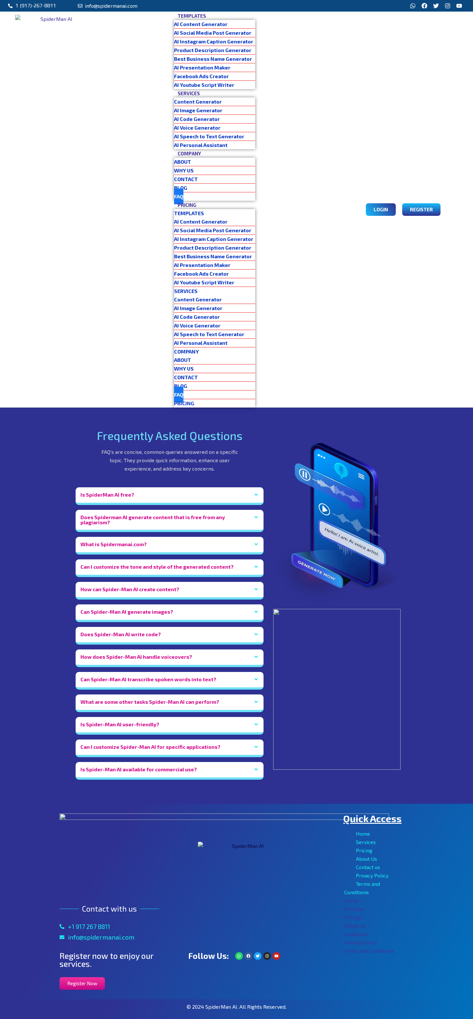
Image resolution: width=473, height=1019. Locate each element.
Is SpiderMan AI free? (107, 494)
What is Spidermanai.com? (113, 544)
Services (366, 842)
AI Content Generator (200, 24)
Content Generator (198, 101)
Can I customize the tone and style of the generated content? (157, 567)
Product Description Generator (212, 50)
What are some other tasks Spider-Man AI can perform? (149, 702)
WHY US (184, 170)
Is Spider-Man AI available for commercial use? (138, 769)
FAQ (178, 196)
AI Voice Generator (197, 127)
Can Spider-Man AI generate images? (126, 612)
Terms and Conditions (369, 951)
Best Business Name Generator (213, 59)
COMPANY (189, 153)
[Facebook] (424, 6)
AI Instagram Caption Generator (213, 41)
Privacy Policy (372, 875)
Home (363, 834)
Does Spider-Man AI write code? (120, 634)
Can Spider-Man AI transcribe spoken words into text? (148, 679)
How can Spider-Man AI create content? (129, 589)
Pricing (364, 850)
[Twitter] (436, 6)
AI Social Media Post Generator (214, 33)
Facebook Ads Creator (201, 76)
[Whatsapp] (413, 6)
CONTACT (186, 179)
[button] (170, 496)
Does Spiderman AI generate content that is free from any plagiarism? (152, 519)
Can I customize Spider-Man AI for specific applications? (150, 747)
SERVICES (189, 93)
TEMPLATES (192, 16)
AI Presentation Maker (202, 67)
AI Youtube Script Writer (204, 85)
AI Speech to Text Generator (209, 136)
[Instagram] (447, 6)
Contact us (368, 867)
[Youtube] (459, 6)
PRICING (187, 205)
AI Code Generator (197, 119)
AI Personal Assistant (200, 145)
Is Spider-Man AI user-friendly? (119, 724)
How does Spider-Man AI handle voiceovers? (136, 657)
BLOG (180, 188)
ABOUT (182, 162)
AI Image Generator (198, 110)
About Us (366, 859)
